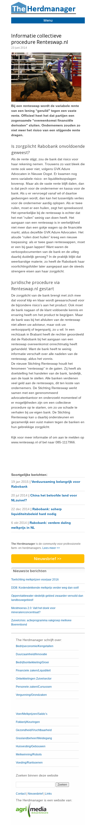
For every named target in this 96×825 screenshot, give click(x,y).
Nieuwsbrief (35, 793)
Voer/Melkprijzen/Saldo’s (31, 713)
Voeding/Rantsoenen (29, 762)
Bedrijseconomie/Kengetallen (34, 646)
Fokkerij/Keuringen (28, 722)
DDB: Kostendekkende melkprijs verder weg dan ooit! (45, 587)
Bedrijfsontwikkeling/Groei (32, 662)
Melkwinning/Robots (29, 754)
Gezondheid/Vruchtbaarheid (34, 730)
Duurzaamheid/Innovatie (31, 654)
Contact (21, 793)
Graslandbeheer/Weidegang (34, 738)
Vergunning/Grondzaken (31, 694)
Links (48, 793)
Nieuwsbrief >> (47, 558)
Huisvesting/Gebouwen (30, 746)
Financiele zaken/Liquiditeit (33, 670)
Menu (48, 20)
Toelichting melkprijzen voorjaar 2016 (35, 579)
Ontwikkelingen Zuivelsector (33, 678)
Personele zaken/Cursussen (34, 686)
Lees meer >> (51, 548)
